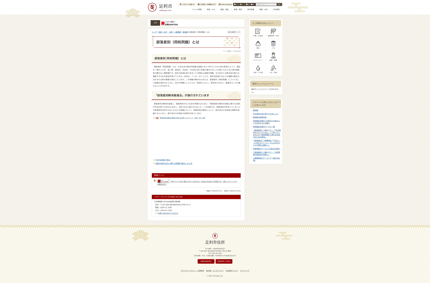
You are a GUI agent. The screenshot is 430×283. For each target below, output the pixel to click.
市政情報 (276, 9)
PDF (249, 4)
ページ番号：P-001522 (232, 51)
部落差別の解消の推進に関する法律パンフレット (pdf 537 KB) (182, 118)
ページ (243, 4)
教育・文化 (211, 9)
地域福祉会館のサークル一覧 (264, 127)
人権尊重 (177, 32)
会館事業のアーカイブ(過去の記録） (267, 149)
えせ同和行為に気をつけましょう (265, 114)
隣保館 (185, 32)
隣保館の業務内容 (260, 117)
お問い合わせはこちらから (168, 213)
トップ (154, 32)
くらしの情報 (197, 9)
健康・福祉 (224, 9)
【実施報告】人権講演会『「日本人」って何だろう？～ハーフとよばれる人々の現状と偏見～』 (267, 143)
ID (253, 4)
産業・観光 (238, 9)
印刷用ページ (235, 32)
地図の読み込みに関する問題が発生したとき (174, 163)
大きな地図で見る (163, 160)
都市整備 (250, 9)
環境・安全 (263, 9)
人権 (170, 32)
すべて (237, 4)
